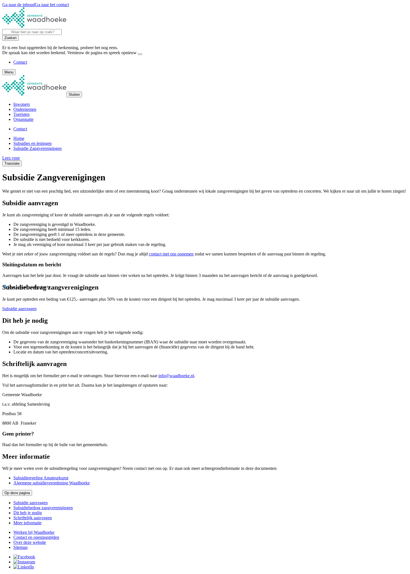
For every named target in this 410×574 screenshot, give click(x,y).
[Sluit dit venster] (140, 54)
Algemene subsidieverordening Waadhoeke (51, 482)
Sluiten (74, 94)
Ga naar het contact (52, 4)
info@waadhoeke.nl (176, 375)
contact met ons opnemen (171, 254)
